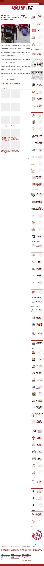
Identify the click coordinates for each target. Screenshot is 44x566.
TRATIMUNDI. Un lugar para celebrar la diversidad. (15, 100)
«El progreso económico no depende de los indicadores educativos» (5, 151)
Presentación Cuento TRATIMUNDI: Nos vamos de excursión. (5, 112)
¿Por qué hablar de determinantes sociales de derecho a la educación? (15, 112)
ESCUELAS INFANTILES (23, 1)
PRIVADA (31, 1)
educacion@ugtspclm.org (15, 558)
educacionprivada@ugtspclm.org (5, 550)
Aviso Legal (7, 1)
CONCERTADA (38, 1)
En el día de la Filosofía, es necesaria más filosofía (15, 151)
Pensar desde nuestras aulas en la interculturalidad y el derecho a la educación (5, 125)
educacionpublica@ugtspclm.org (5, 549)
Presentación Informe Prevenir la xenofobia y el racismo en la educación (15, 125)
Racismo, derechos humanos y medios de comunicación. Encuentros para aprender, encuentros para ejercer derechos (5, 139)
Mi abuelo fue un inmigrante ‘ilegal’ (24, 158)
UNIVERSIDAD (14, 1)
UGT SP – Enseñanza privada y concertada (26, 557)
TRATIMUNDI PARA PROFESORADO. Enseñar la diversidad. (5, 100)
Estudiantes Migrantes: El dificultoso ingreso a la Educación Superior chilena (15, 138)
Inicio (2, 1)
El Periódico (12, 79)
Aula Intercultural (17, 83)
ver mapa (2, 557)
